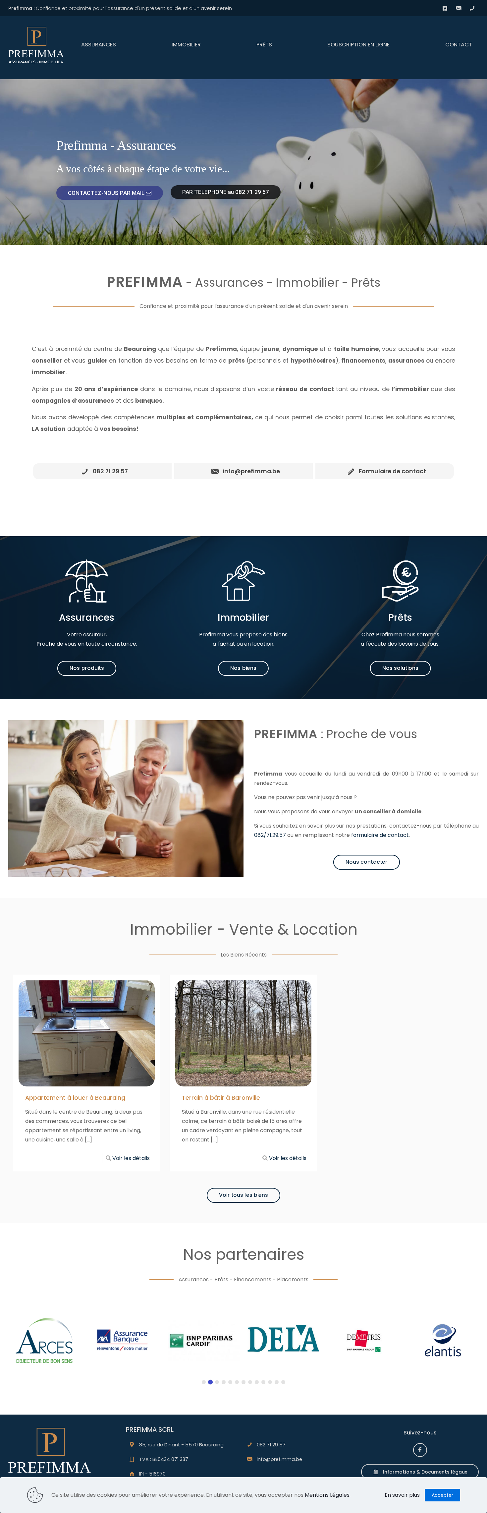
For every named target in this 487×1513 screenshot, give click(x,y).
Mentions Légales (327, 1495)
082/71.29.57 (270, 835)
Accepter (442, 1495)
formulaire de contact (380, 835)
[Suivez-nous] (420, 1450)
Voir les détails (131, 1158)
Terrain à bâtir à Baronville (221, 1098)
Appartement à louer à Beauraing (75, 1098)
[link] (49, 1455)
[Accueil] (49, 1455)
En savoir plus (402, 1495)
